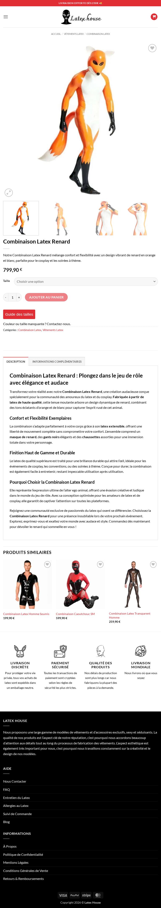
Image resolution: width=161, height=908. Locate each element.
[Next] (149, 120)
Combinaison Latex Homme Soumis (26, 614)
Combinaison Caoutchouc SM (75, 614)
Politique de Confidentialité (23, 854)
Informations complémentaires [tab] (57, 361)
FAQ (6, 789)
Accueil (56, 34)
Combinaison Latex (98, 34)
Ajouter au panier (46, 297)
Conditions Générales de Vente (25, 871)
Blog (6, 822)
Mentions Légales (16, 862)
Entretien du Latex (16, 798)
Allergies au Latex (16, 806)
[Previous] (11, 120)
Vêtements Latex (74, 34)
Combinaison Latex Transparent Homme (129, 615)
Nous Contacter (14, 781)
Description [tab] (15, 361)
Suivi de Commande (17, 814)
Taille (6, 281)
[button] (5, 17)
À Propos (10, 846)
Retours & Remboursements (23, 879)
